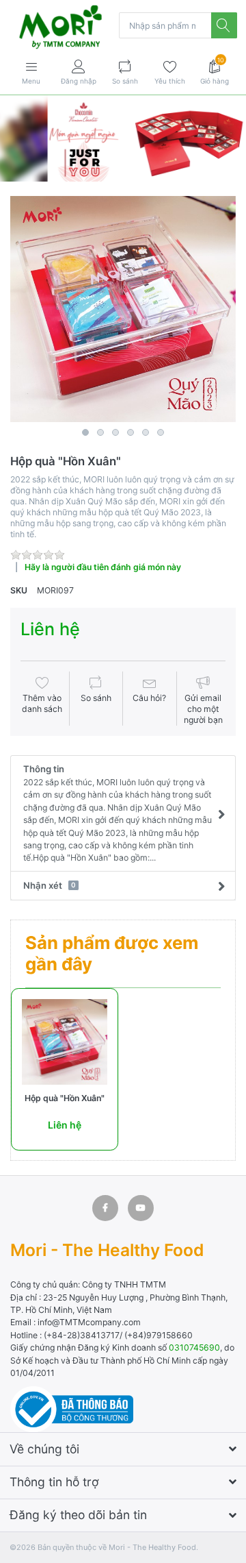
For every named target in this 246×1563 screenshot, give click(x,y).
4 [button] (130, 432)
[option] (123, 309)
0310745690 (194, 1347)
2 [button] (100, 432)
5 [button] (145, 432)
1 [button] (85, 432)
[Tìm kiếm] (224, 25)
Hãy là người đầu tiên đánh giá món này (103, 567)
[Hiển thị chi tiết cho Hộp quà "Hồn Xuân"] (64, 1042)
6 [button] (160, 432)
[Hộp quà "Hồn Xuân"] (123, 309)
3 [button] (115, 432)
